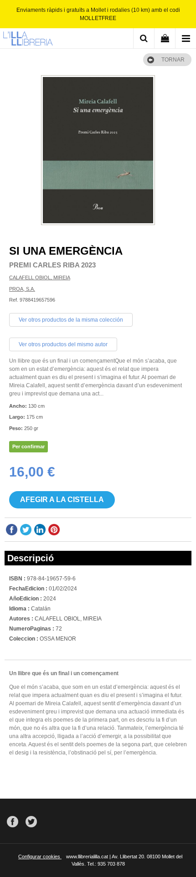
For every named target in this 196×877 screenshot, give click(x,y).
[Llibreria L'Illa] (27, 40)
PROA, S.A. (22, 289)
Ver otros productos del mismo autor (63, 344)
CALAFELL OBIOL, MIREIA (39, 277)
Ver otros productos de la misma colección (71, 320)
